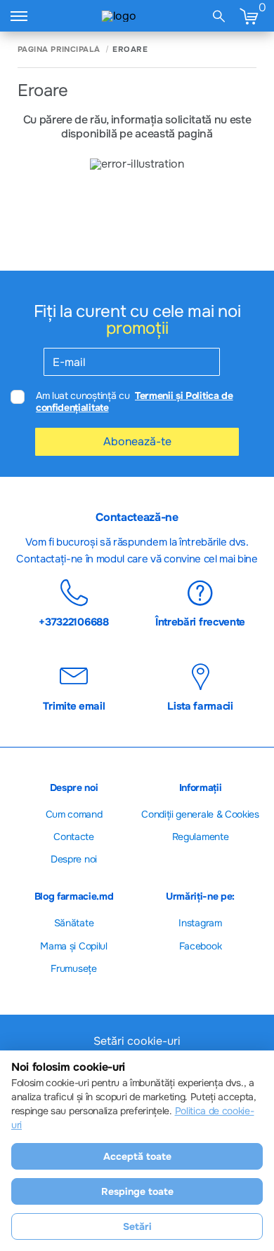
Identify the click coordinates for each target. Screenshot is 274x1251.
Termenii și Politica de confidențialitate (134, 401)
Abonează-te (137, 441)
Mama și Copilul (73, 946)
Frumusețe (73, 968)
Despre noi (74, 859)
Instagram (199, 923)
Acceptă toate (137, 1156)
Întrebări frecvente (200, 621)
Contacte (73, 836)
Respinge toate (137, 1191)
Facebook (200, 946)
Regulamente (200, 836)
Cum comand (74, 814)
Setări (137, 1226)
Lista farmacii (200, 705)
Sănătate (73, 923)
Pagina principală (59, 49)
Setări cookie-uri (137, 1041)
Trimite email (74, 705)
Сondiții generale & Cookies (200, 814)
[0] (249, 16)
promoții (137, 328)
